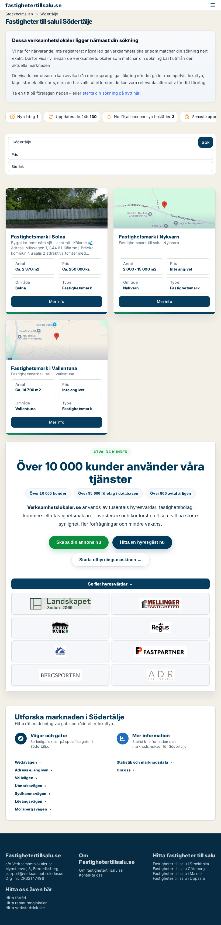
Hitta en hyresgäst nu (142, 542)
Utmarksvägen (28, 785)
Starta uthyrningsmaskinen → (110, 559)
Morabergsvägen (31, 809)
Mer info (56, 301)
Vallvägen (24, 777)
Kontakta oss (90, 875)
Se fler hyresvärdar (110, 584)
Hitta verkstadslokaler (25, 907)
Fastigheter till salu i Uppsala (179, 878)
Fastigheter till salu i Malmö (177, 873)
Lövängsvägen (28, 801)
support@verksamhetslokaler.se (34, 873)
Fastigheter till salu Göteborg (179, 868)
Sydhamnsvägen (31, 793)
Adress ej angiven (32, 770)
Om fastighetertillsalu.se (101, 870)
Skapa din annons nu (78, 542)
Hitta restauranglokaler (26, 902)
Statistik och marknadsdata (142, 762)
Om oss (124, 770)
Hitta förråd (15, 897)
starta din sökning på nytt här (111, 93)
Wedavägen (26, 762)
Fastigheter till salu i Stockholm (181, 863)
